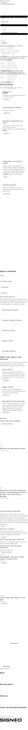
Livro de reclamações (7, 726)
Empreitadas (10, 84)
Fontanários (9, 85)
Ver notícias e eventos (6, 423)
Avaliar (3, 526)
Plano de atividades (7, 710)
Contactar (6, 99)
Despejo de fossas (11, 63)
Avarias (4, 692)
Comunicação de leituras (12, 66)
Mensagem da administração (13, 50)
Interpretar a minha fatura (12, 68)
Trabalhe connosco (11, 53)
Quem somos (10, 45)
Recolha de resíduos (11, 65)
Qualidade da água (7, 91)
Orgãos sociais (10, 47)
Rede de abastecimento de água (14, 73)
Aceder (5, 177)
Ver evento (4, 562)
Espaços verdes (10, 81)
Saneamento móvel (11, 61)
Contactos (5, 93)
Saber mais (6, 193)
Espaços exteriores (7, 714)
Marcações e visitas (6, 552)
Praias (8, 87)
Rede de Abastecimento (8, 677)
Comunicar (6, 113)
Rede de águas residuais (12, 75)
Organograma (10, 48)
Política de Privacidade (8, 724)
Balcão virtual (6, 687)
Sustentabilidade (10, 82)
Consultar (6, 133)
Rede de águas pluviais (12, 76)
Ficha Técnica (6, 728)
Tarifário (9, 60)
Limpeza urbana (10, 78)
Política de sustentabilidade (13, 51)
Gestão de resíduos (11, 79)
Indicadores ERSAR (11, 89)
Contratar (9, 58)
